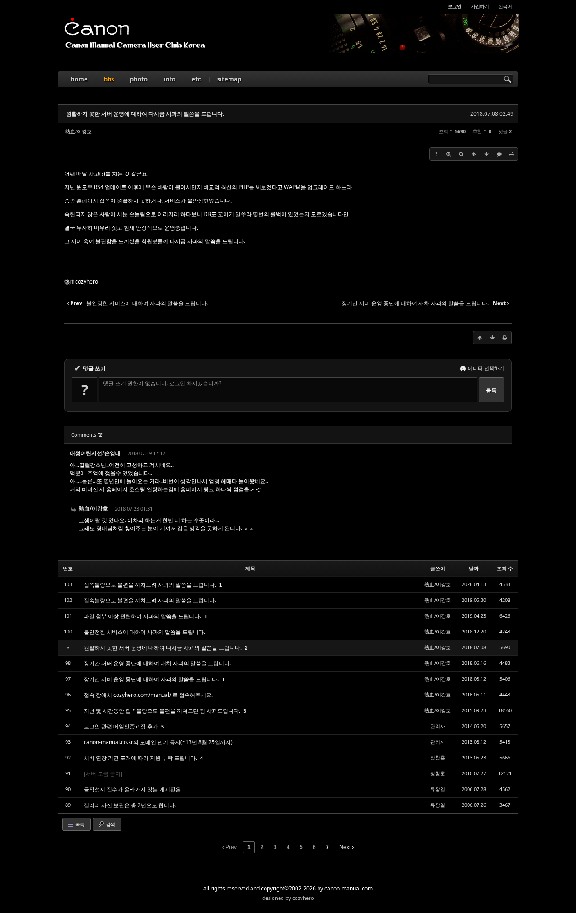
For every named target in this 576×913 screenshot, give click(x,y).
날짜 (474, 568)
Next (345, 847)
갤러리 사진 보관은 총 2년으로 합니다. (130, 805)
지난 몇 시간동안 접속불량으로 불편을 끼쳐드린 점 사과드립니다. (163, 710)
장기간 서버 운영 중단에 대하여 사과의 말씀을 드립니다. (152, 679)
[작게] (461, 154)
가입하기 (480, 6)
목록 (79, 824)
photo (139, 79)
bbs (109, 79)
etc (196, 79)
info (170, 79)
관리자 (437, 726)
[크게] (448, 154)
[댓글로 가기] (499, 154)
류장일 (437, 789)
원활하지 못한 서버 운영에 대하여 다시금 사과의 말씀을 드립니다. (145, 114)
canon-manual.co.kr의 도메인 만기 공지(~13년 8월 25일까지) (158, 742)
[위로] (474, 154)
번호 (68, 568)
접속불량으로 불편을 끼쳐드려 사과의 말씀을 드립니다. (150, 584)
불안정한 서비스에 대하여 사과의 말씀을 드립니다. (144, 632)
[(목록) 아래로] (486, 154)
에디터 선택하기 (485, 368)
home (79, 79)
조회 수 (505, 568)
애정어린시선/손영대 (95, 453)
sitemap (229, 79)
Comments (87, 434)
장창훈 (437, 757)
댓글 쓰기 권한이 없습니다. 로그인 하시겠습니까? (162, 383)
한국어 (505, 6)
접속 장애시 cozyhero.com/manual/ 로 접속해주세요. (148, 695)
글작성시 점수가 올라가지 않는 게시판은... (134, 789)
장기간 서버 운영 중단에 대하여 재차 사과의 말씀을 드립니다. (157, 663)
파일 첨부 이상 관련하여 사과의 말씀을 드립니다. (143, 616)
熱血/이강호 (78, 131)
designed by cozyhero (288, 898)
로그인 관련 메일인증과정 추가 (121, 726)
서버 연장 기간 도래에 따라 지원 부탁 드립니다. (141, 758)
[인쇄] (511, 154)
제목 (250, 568)
